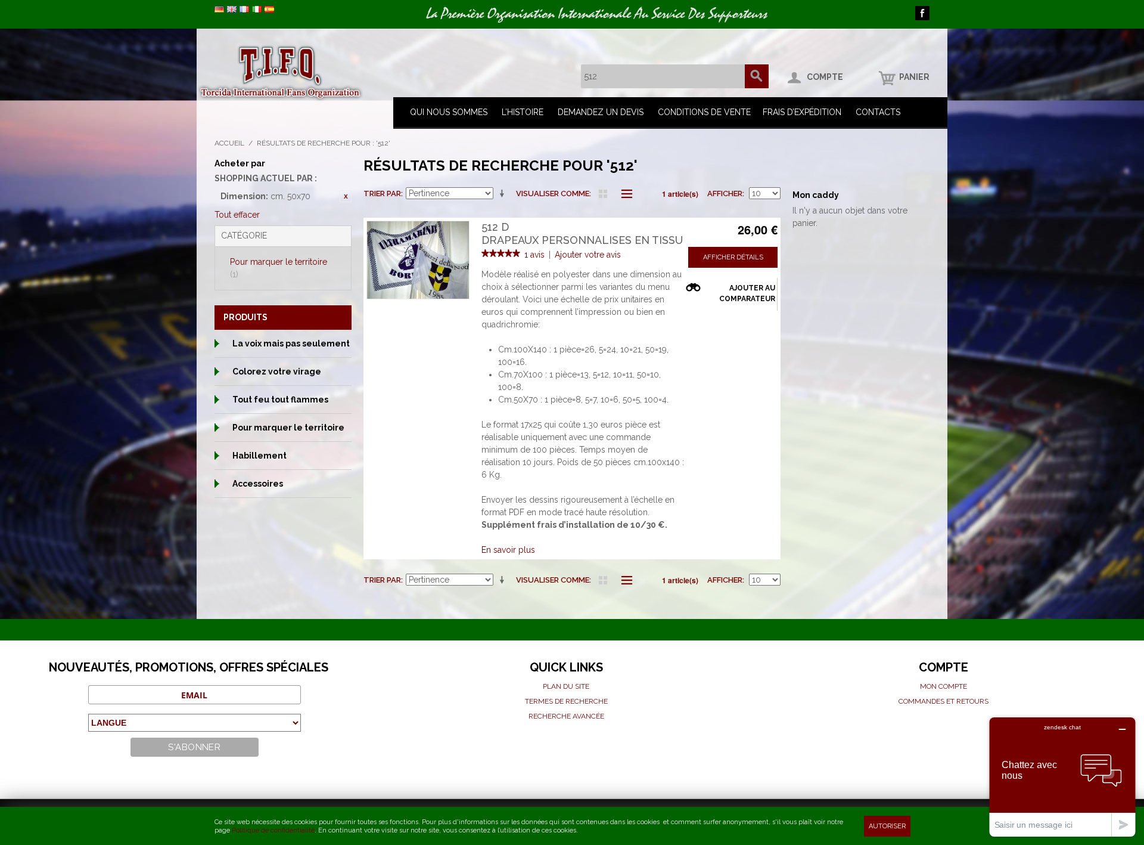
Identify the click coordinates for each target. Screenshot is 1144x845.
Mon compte (943, 686)
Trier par (382, 193)
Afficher (724, 193)
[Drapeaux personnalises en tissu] (418, 260)
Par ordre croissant (504, 194)
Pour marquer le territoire (278, 268)
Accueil (229, 143)
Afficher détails (733, 257)
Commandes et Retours (943, 701)
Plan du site (566, 686)
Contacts (878, 112)
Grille (603, 194)
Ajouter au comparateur (747, 293)
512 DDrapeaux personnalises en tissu (582, 233)
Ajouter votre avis (588, 254)
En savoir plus (508, 550)
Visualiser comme (552, 193)
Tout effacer (237, 214)
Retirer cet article (346, 196)
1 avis (534, 254)
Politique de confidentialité (273, 830)
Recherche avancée (566, 716)
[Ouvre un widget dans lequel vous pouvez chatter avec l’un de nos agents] (1062, 777)
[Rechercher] (757, 76)
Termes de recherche (566, 701)
